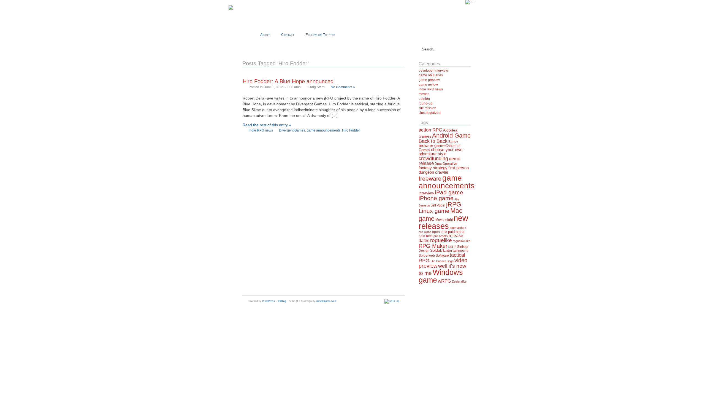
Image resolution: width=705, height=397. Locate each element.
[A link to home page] (231, 8)
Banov (453, 141)
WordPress (268, 301)
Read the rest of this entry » (267, 125)
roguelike (441, 240)
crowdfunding (433, 158)
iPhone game (436, 198)
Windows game (441, 276)
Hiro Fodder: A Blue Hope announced (288, 81)
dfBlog (282, 301)
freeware (430, 178)
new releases (443, 221)
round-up (425, 103)
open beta (439, 232)
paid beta (426, 236)
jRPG (453, 204)
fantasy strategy (433, 167)
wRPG (444, 281)
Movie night (444, 220)
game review (428, 85)
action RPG (430, 130)
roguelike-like (461, 241)
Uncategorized (430, 113)
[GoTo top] (391, 301)
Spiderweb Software (434, 255)
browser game (431, 145)
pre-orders (440, 236)
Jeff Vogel (438, 205)
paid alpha (456, 232)
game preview (429, 80)
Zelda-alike (459, 281)
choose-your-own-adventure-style (441, 151)
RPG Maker (433, 246)
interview (426, 193)
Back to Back (433, 141)
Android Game (451, 135)
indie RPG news (261, 130)
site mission (427, 108)
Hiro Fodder (351, 130)
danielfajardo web (326, 301)
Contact (287, 35)
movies (424, 94)
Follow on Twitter (320, 35)
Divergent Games (292, 130)
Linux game (434, 211)
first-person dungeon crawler (444, 169)
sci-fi (452, 246)
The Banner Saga (442, 261)
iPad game (449, 192)
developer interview (433, 71)
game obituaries (431, 75)
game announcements (323, 130)
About (265, 35)
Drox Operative (446, 163)
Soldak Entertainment (449, 250)
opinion (424, 99)
